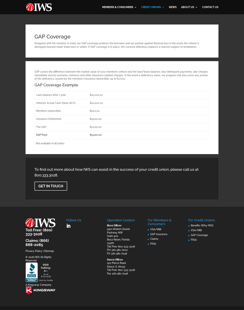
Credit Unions (151, 7)
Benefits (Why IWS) (202, 225)
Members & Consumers (117, 7)
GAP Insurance (158, 234)
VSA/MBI (155, 229)
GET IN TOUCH (50, 186)
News (173, 7)
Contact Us (210, 7)
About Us (187, 7)
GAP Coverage (199, 235)
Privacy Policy (34, 251)
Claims (154, 238)
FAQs (153, 243)
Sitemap (49, 251)
